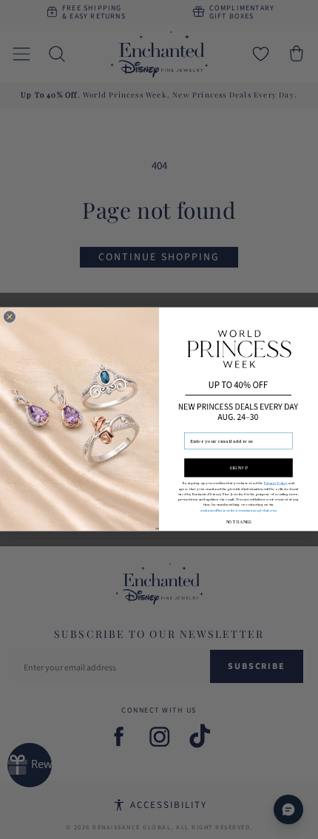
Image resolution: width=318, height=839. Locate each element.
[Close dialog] (9, 316)
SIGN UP (238, 468)
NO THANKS (238, 522)
